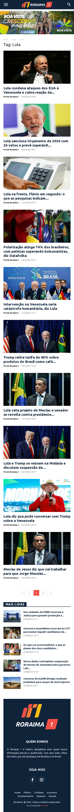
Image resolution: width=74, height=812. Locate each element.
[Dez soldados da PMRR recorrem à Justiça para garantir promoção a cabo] (12, 616)
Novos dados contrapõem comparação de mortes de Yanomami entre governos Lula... (46, 665)
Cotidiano (39, 792)
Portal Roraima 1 (11, 97)
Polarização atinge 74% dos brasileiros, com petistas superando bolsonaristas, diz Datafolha (36, 251)
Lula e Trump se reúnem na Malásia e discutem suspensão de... (34, 465)
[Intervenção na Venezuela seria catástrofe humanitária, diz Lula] (37, 283)
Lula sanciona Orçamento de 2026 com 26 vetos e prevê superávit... (35, 143)
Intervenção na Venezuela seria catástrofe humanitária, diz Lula (30, 306)
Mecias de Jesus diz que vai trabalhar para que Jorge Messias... (34, 571)
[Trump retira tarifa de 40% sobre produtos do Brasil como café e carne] (37, 336)
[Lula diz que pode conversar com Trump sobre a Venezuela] (37, 495)
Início (6, 39)
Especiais (41, 796)
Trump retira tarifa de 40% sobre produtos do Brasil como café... (31, 359)
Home (17, 792)
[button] (5, 4)
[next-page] (51, 593)
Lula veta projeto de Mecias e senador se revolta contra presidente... (35, 412)
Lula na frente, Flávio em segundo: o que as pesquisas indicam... (34, 196)
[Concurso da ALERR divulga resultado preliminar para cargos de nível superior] (12, 683)
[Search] (69, 4)
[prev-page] (22, 593)
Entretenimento (25, 796)
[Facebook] (32, 780)
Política (27, 792)
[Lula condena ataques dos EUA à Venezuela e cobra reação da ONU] (37, 67)
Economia (52, 792)
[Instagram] (41, 780)
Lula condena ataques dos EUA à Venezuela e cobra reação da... (31, 90)
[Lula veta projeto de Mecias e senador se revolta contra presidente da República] (37, 389)
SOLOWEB (44, 806)
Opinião (52, 796)
